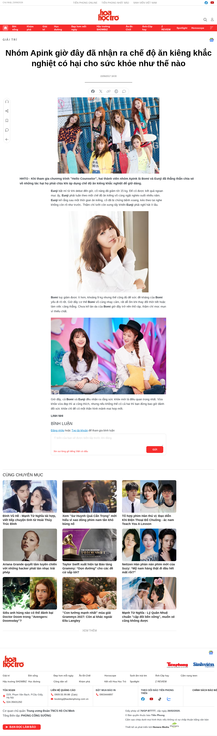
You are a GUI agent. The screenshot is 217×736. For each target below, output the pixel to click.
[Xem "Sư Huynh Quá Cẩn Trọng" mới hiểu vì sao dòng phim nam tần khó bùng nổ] (89, 496)
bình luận (124, 91)
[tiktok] (161, 699)
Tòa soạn (9, 690)
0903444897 (106, 694)
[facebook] (206, 2)
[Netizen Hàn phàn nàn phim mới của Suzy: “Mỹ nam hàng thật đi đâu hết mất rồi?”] (149, 545)
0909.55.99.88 (62, 694)
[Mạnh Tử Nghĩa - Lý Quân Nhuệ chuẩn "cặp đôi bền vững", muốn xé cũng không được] (149, 593)
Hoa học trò (13, 661)
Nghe (7, 101)
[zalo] (170, 699)
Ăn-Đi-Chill (129, 28)
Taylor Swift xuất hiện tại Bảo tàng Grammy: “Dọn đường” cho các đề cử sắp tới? (87, 568)
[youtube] (212, 2)
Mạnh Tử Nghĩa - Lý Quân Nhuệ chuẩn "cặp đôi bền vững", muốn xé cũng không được (148, 616)
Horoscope (197, 28)
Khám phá (30, 28)
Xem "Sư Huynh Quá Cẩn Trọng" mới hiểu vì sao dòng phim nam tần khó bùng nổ (89, 520)
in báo (116, 91)
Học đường (58, 28)
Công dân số (60, 681)
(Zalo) (74, 694)
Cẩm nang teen (189, 675)
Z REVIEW (166, 28)
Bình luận (7, 130)
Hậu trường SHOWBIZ (103, 28)
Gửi (155, 449)
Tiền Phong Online (85, 2)
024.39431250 (14, 702)
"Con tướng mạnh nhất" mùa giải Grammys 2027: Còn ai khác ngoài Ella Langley (87, 616)
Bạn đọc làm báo (22, 727)
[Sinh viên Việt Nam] (203, 665)
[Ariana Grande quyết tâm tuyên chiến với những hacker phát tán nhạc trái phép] (30, 545)
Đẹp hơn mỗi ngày (78, 28)
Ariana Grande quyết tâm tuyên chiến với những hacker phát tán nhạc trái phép (30, 568)
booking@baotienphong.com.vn (71, 699)
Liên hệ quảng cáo (63, 690)
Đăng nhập (57, 430)
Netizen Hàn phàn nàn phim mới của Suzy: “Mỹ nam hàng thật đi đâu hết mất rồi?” (148, 568)
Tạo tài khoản (80, 430)
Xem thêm (211, 28)
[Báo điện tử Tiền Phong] (177, 665)
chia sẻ (93, 91)
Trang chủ (5, 28)
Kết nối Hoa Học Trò (115, 681)
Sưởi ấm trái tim (138, 675)
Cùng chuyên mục (23, 475)
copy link (108, 91)
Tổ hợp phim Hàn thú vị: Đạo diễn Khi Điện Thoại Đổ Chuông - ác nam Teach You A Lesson (148, 520)
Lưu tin (7, 120)
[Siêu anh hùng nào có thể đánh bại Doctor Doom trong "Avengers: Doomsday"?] (30, 593)
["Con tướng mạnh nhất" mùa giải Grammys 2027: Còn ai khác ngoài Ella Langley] (89, 593)
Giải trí (45, 28)
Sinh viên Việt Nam (145, 2)
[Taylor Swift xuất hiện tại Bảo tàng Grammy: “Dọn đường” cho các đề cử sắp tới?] (89, 545)
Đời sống (15, 28)
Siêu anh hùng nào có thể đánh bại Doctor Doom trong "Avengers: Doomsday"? (28, 616)
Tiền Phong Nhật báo (115, 2)
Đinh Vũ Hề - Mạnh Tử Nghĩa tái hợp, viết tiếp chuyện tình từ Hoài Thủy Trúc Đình (29, 520)
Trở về (7, 139)
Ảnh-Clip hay (147, 28)
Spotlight (182, 28)
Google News (211, 39)
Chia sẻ (7, 111)
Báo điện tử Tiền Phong (108, 15)
